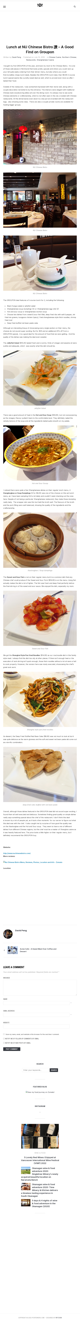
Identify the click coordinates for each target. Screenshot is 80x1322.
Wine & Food (40, 1153)
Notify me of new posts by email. (18, 1043)
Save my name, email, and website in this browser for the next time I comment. (32, 1034)
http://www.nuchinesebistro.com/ (17, 853)
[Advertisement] (40, 28)
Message (6, 978)
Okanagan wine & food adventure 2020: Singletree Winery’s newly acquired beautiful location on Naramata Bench (39, 1174)
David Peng (16, 57)
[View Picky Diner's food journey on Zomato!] (40, 1092)
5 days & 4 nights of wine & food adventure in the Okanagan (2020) (44, 1203)
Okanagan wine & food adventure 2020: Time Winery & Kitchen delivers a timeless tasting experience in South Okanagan (39, 1190)
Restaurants (31, 60)
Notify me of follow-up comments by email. (22, 1039)
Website (6, 1023)
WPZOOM (59, 1318)
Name (5, 999)
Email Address (9, 1011)
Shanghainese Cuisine (45, 60)
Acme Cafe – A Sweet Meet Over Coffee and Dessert (38, 950)
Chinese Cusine (55, 57)
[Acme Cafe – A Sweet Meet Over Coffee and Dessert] (12, 950)
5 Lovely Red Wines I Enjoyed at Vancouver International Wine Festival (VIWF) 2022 (40, 1160)
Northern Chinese (69, 57)
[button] (4, 6)
